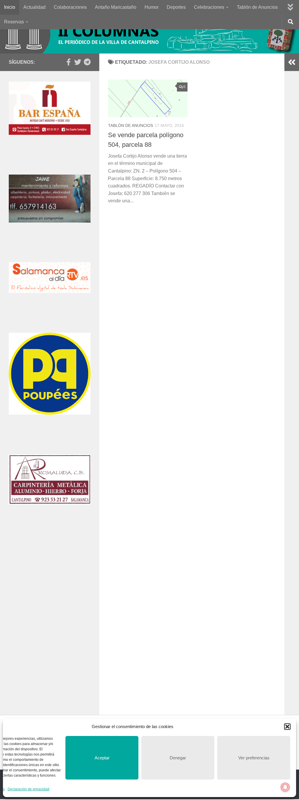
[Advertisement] (50, 578)
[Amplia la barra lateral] (291, 62)
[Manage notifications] (285, 787)
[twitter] (77, 61)
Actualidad (34, 7)
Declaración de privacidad (28, 789)
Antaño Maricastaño (115, 7)
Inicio (9, 7)
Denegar (178, 757)
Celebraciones (209, 7)
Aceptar (102, 757)
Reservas (14, 21)
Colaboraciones (70, 7)
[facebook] (68, 61)
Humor (152, 7)
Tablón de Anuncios (257, 7)
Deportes (176, 7)
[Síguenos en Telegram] (87, 61)
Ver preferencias (254, 757)
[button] (287, 727)
